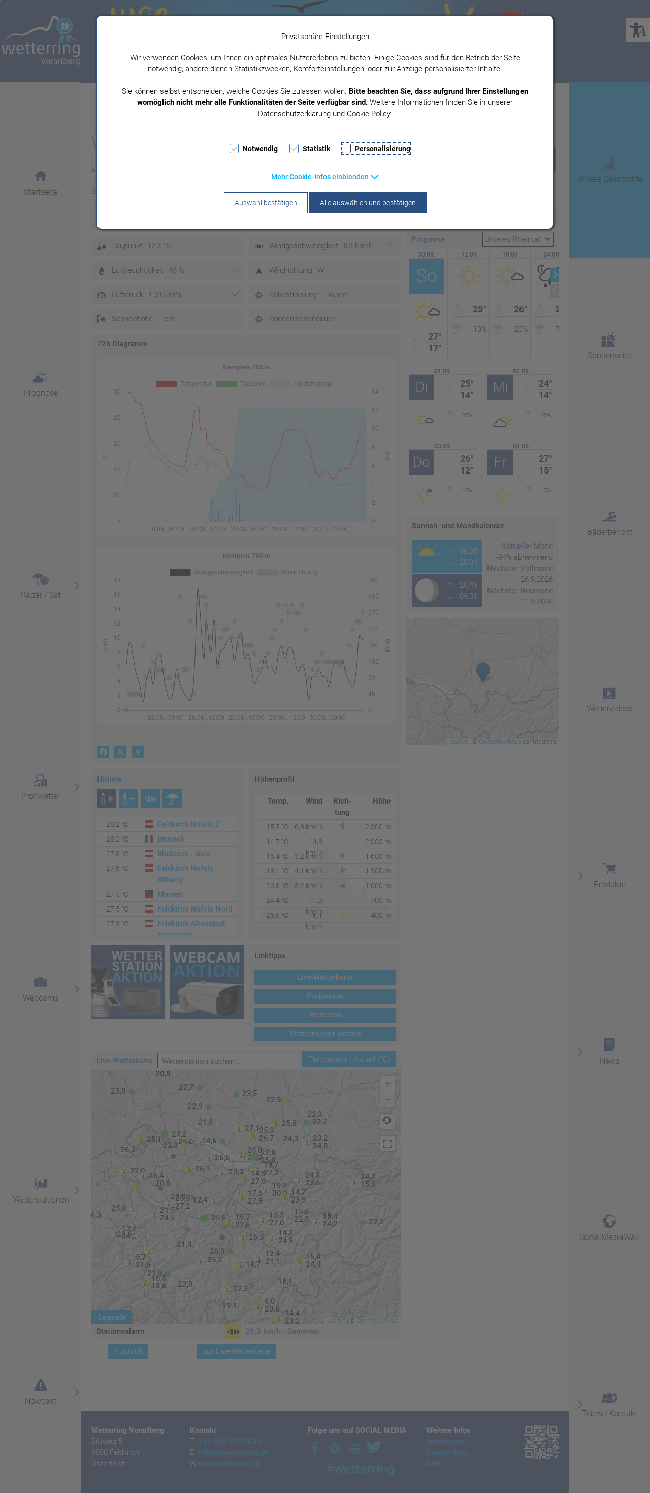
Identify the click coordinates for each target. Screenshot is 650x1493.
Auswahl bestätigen (266, 203)
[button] (325, 177)
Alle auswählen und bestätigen (368, 203)
